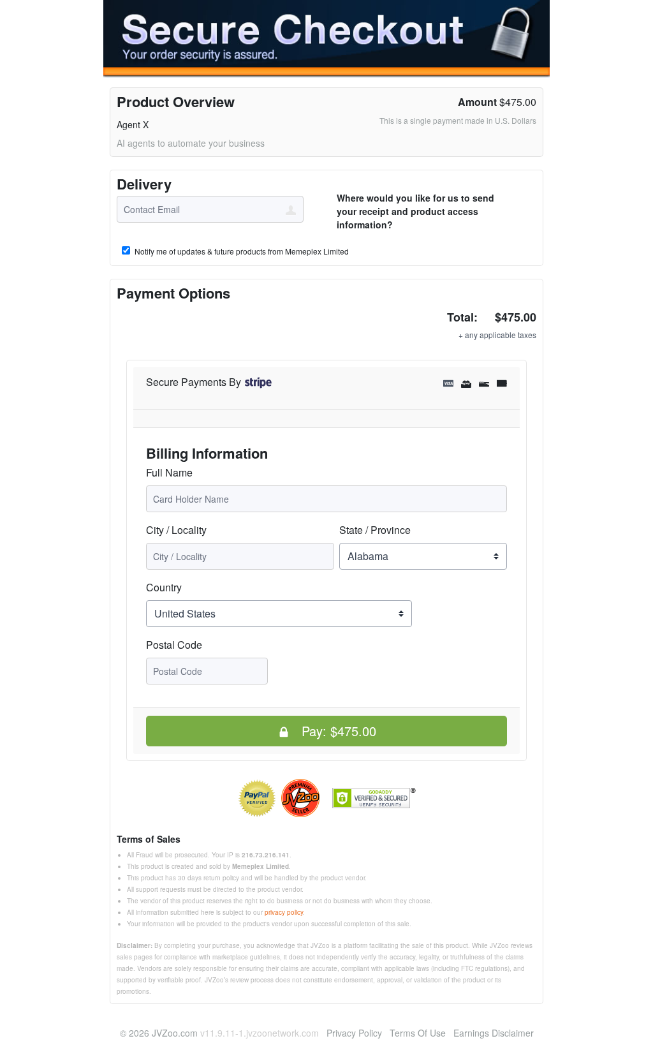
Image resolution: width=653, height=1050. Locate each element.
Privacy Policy (354, 1032)
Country (164, 587)
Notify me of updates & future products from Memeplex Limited (241, 251)
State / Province (375, 529)
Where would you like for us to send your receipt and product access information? (415, 211)
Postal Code (174, 644)
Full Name (169, 472)
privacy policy (284, 912)
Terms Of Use (418, 1032)
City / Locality (176, 529)
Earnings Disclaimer (493, 1032)
